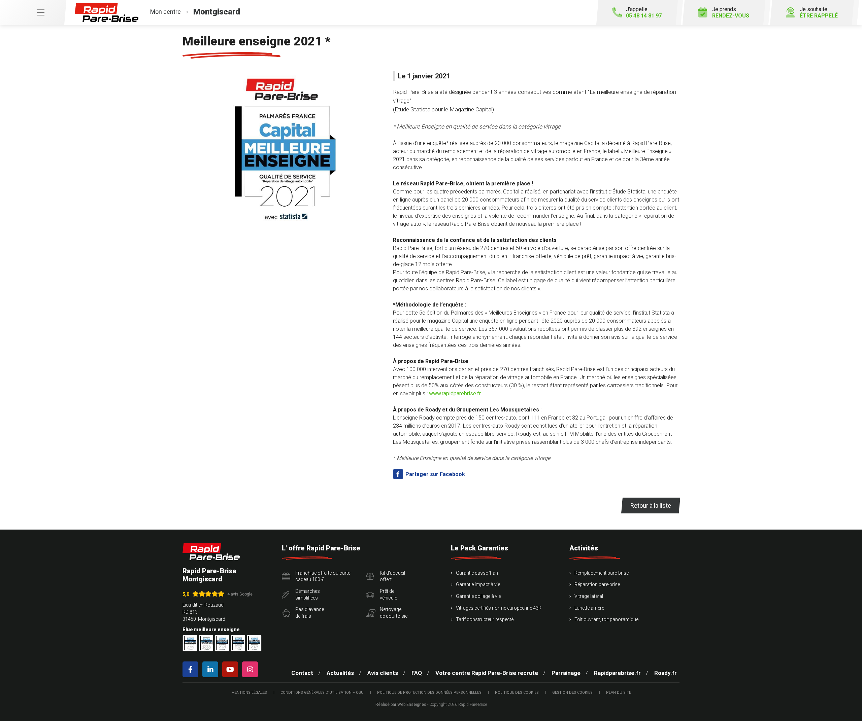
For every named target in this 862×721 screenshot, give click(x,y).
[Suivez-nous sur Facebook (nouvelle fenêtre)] (192, 669)
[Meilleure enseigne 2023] (254, 643)
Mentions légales (249, 692)
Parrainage (566, 673)
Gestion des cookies (572, 692)
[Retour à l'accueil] (211, 551)
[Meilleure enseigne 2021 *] (284, 147)
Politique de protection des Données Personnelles (429, 692)
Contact (302, 673)
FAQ (416, 673)
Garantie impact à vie (478, 584)
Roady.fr (665, 673)
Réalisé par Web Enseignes (400, 704)
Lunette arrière (589, 608)
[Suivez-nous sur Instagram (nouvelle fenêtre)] (251, 669)
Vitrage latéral (588, 596)
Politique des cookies (517, 692)
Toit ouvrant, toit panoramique (606, 619)
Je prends (730, 12)
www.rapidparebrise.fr (455, 393)
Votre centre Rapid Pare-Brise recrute (486, 673)
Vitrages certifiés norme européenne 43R (498, 608)
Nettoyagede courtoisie (393, 613)
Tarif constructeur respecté (484, 619)
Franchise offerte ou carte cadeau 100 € (322, 576)
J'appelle (644, 12)
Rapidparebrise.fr (617, 673)
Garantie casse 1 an (477, 573)
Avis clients (382, 673)
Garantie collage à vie (478, 596)
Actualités (340, 673)
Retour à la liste (650, 505)
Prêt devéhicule (388, 594)
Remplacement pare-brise (601, 573)
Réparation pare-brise (597, 584)
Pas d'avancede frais (309, 613)
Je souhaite (819, 12)
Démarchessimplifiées (307, 594)
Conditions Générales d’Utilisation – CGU (322, 692)
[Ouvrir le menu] (33, 12)
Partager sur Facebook (434, 474)
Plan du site (618, 692)
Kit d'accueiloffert (392, 576)
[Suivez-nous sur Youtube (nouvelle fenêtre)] (231, 669)
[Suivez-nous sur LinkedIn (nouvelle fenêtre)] (211, 669)
